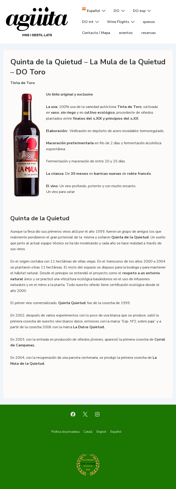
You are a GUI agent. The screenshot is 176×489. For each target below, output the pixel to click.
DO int (88, 21)
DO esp (139, 10)
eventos (126, 32)
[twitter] (85, 414)
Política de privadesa (65, 432)
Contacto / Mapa (96, 32)
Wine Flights (118, 21)
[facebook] (73, 414)
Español (115, 432)
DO (116, 10)
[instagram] (97, 414)
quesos (149, 21)
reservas (148, 32)
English (101, 432)
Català (88, 432)
